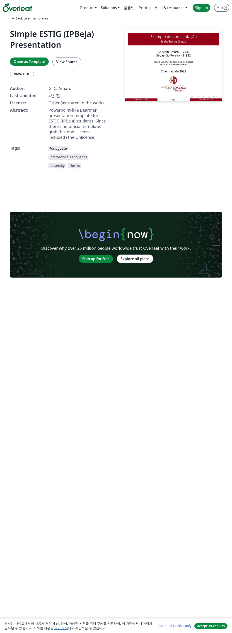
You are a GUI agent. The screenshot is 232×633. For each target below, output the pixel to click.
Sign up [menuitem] (201, 7)
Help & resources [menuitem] (169, 7)
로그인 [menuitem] (221, 7)
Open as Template (29, 61)
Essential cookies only (175, 625)
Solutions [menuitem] (109, 7)
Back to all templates (29, 18)
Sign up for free (95, 258)
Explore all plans (135, 258)
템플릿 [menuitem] (129, 7)
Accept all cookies (211, 626)
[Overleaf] (17, 7)
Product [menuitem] (87, 7)
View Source (66, 61)
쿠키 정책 (61, 628)
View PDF (22, 74)
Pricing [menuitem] (145, 7)
